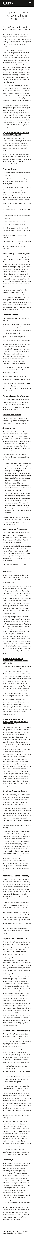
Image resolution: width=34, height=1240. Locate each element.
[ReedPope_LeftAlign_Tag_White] (14, 3)
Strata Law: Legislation (14, 1233)
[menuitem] (29, 3)
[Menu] (29, 3)
